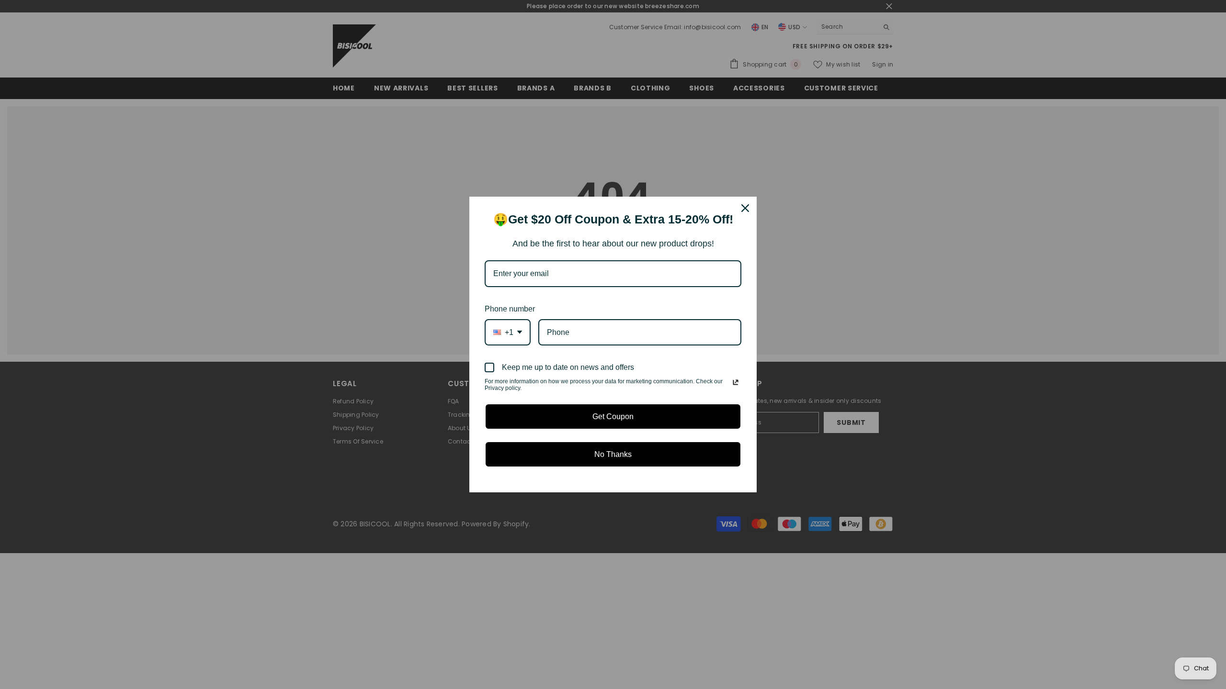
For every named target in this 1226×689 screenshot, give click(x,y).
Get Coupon (613, 416)
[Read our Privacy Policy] (735, 382)
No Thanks (613, 454)
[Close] (745, 208)
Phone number (510, 309)
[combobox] (508, 332)
